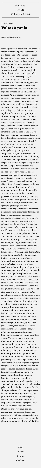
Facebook (20, 460)
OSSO (20, 9)
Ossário (20, 456)
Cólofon (20, 451)
